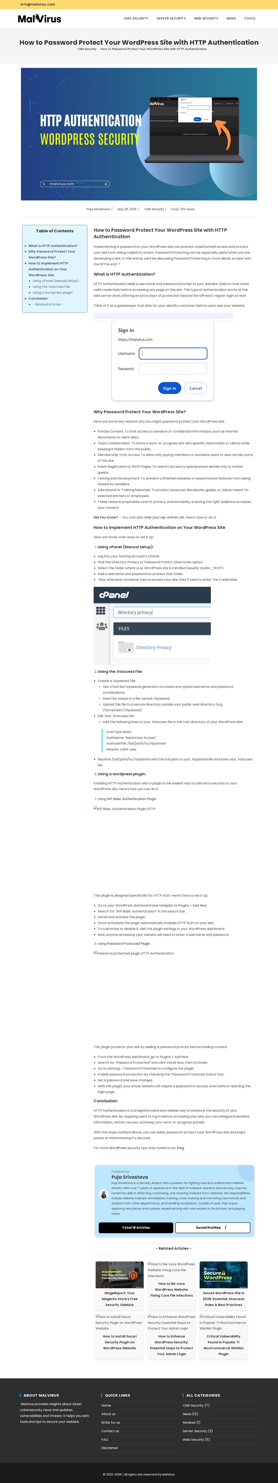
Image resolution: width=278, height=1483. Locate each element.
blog (180, 1148)
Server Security (195, 1431)
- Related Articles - (48, 304)
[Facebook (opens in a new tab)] (230, 4)
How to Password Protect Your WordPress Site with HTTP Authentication (154, 49)
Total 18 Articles (136, 1227)
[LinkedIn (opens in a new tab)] (245, 4)
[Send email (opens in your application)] (255, 4)
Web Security (193, 1439)
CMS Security (154, 209)
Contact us (110, 1431)
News (187, 1414)
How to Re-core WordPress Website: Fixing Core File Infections (171, 1289)
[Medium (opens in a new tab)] (259, 4)
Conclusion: (38, 298)
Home (106, 1405)
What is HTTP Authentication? (53, 246)
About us (108, 1414)
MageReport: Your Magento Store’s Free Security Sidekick (120, 1299)
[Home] (72, 49)
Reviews (189, 1422)
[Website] (223, 1227)
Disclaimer (109, 1448)
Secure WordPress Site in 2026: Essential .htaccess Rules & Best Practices (223, 1299)
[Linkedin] (228, 1227)
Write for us (110, 1422)
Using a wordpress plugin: (53, 292)
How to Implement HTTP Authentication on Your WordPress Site (48, 269)
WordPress (118, 1148)
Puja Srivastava (98, 209)
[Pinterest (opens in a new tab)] (235, 4)
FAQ (104, 1439)
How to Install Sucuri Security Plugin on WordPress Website (120, 1342)
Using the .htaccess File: (51, 286)
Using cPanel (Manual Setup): (56, 280)
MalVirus (168, 1474)
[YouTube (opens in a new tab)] (250, 4)
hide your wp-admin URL (164, 517)
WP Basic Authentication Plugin (131, 799)
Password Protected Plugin (128, 943)
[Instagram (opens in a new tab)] (240, 4)
